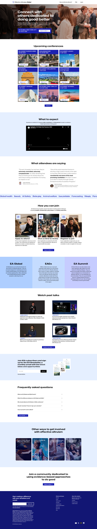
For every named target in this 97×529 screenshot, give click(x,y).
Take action (58, 500)
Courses (57, 502)
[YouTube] (76, 523)
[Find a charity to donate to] (40, 460)
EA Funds (58, 507)
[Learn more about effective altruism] (23, 460)
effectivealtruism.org (16, 510)
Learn (57, 499)
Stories (57, 497)
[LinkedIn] (83, 523)
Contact (73, 500)
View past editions (21, 374)
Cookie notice (74, 503)
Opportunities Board (60, 505)
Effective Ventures (23, 511)
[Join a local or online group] (73, 460)
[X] (78, 523)
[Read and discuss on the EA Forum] (57, 460)
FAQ (57, 510)
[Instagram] (81, 523)
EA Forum (58, 508)
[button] (65, 2)
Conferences (58, 504)
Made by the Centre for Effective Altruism (76, 498)
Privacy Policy (75, 502)
